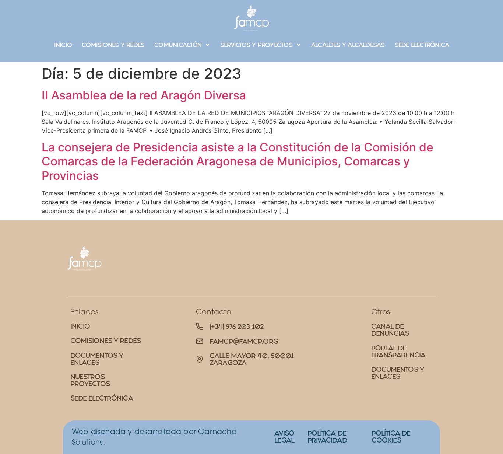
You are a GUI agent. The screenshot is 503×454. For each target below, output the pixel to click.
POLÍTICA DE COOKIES (391, 437)
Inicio (63, 45)
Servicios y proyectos (256, 45)
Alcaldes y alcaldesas (348, 45)
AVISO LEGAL (284, 437)
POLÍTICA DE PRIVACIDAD (327, 437)
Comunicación (177, 45)
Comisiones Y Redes (113, 45)
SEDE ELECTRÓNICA (422, 45)
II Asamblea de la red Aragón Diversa (144, 95)
